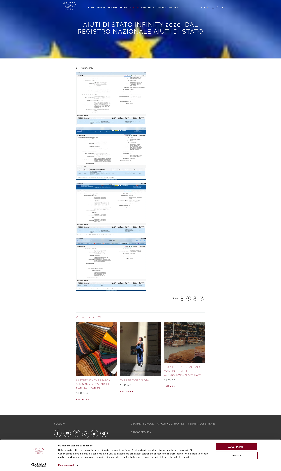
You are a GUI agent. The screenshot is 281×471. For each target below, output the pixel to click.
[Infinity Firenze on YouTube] (68, 433)
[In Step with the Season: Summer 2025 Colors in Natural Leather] (96, 349)
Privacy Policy (141, 432)
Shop (100, 8)
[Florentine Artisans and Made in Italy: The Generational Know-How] (184, 342)
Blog (136, 8)
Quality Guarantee (170, 423)
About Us (125, 8)
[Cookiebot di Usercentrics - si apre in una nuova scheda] (39, 465)
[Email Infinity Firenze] (104, 433)
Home (91, 8)
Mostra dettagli (66, 465)
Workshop (147, 8)
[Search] (218, 7)
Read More (81, 399)
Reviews (113, 8)
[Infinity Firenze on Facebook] (58, 433)
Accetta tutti (236, 447)
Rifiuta (236, 455)
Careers (161, 8)
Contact (173, 8)
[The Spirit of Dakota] (140, 349)
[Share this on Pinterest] (194, 298)
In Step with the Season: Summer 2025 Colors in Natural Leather (93, 384)
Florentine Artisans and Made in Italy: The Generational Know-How (182, 370)
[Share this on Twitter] (181, 298)
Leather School (142, 423)
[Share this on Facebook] (188, 298)
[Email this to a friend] (201, 298)
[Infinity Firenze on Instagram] (77, 433)
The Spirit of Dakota (134, 380)
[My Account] (213, 7)
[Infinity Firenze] (69, 6)
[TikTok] (86, 434)
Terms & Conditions (201, 423)
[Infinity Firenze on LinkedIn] (95, 433)
